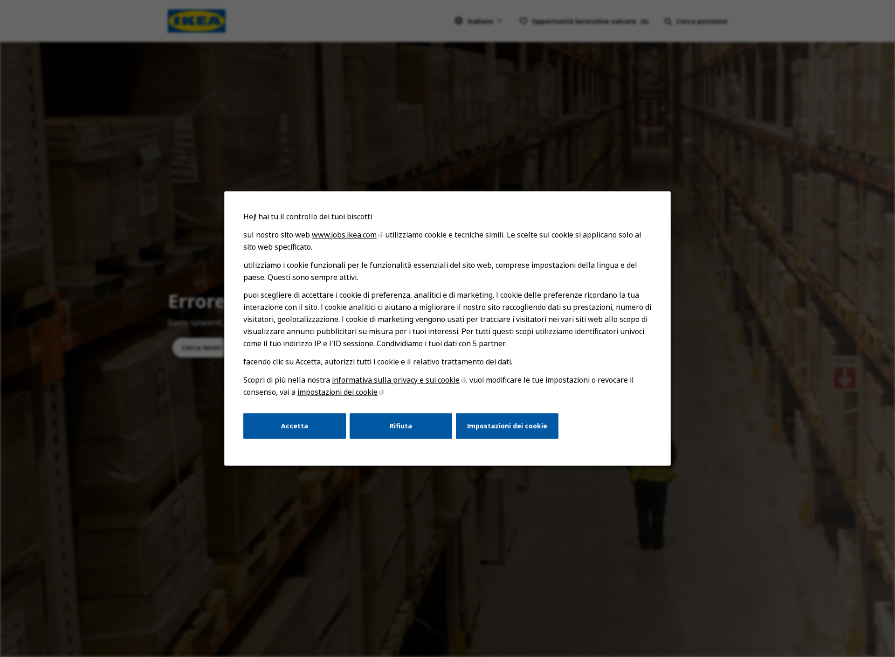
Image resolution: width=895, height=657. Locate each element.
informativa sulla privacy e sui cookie (396, 380)
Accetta (294, 425)
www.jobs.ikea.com (344, 235)
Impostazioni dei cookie (507, 425)
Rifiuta (401, 425)
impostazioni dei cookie (337, 392)
